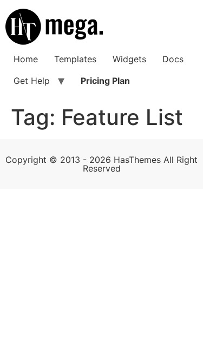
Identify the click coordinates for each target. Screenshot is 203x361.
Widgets (129, 59)
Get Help (32, 80)
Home (26, 59)
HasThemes (137, 159)
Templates (75, 59)
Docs (173, 59)
